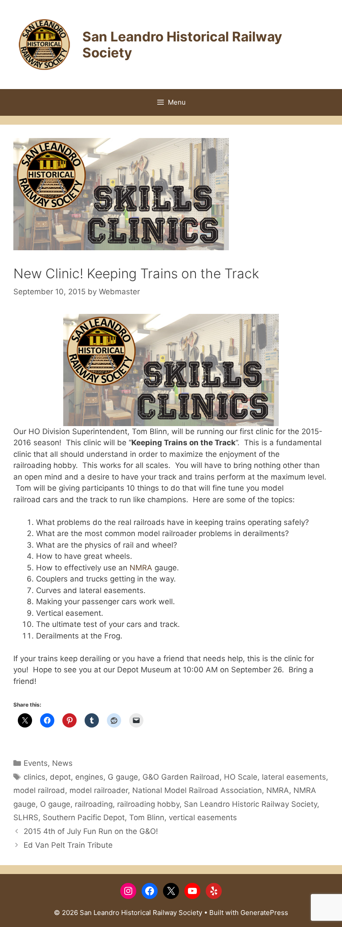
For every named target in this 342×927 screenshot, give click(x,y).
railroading (94, 804)
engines (89, 776)
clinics (34, 776)
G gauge (123, 776)
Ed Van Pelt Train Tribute (68, 845)
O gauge (55, 804)
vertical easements (203, 817)
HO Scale (240, 776)
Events (36, 763)
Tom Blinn (146, 817)
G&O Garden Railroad (181, 776)
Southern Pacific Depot (84, 817)
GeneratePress (264, 912)
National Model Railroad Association (197, 790)
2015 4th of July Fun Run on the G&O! (91, 831)
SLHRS (25, 817)
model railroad (39, 790)
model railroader (98, 790)
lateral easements (294, 776)
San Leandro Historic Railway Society (250, 804)
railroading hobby (148, 804)
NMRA (141, 567)
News (62, 763)
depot (60, 776)
